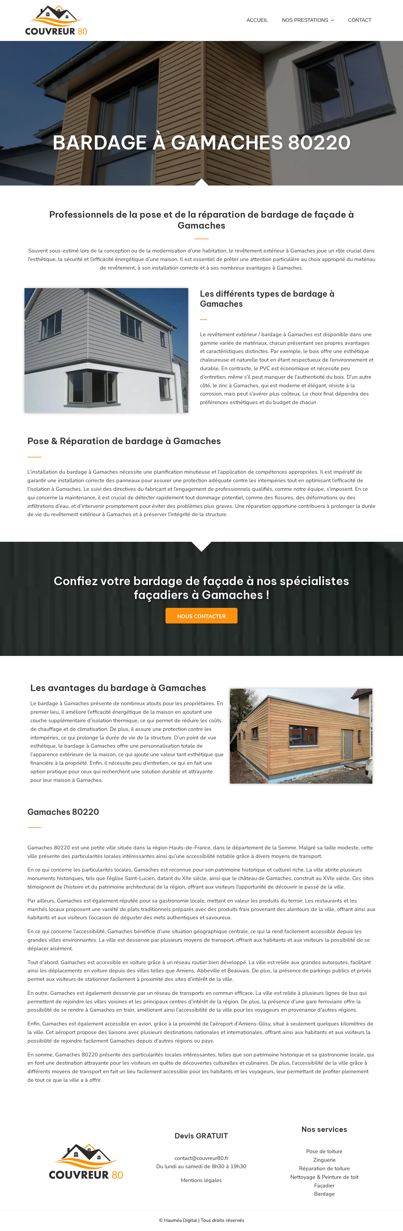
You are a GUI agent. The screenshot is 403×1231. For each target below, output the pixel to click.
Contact (359, 20)
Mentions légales (201, 1180)
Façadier (324, 1185)
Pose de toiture (324, 1151)
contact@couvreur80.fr (201, 1158)
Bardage (324, 1193)
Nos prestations (305, 20)
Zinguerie (324, 1159)
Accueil (257, 20)
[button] (331, 20)
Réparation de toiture (324, 1168)
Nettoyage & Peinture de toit (324, 1177)
